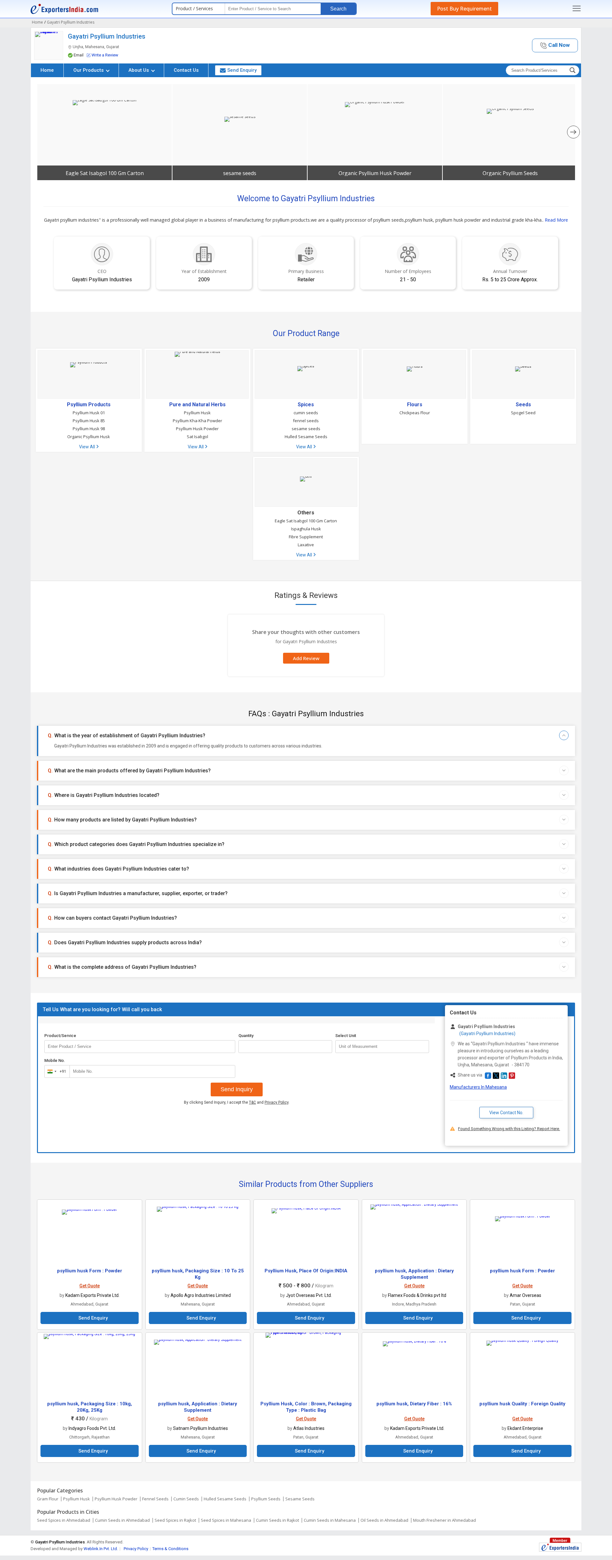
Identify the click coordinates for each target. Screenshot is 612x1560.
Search (338, 8)
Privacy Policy (276, 1102)
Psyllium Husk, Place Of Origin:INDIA (306, 1271)
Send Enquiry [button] (242, 70)
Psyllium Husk (197, 413)
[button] (555, 45)
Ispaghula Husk (306, 529)
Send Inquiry (237, 1089)
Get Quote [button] (89, 1285)
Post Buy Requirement (464, 8)
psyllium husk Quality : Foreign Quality (522, 1404)
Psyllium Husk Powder (197, 428)
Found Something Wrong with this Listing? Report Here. (509, 1128)
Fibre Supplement (306, 537)
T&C (252, 1102)
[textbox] (382, 1046)
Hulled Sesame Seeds (306, 436)
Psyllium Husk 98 (89, 428)
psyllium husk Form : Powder (89, 1271)
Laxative (306, 545)
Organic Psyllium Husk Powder (375, 173)
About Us (139, 70)
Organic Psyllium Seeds (510, 173)
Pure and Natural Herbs (197, 405)
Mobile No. (54, 1060)
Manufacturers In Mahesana (478, 1087)
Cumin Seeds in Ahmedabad (122, 1520)
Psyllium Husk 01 (89, 413)
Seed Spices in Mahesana (226, 1520)
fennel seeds (306, 420)
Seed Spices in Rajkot (175, 1520)
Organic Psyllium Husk (88, 436)
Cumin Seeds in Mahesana (330, 1520)
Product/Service (60, 1035)
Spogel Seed (523, 413)
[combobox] (55, 1071)
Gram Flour (47, 1499)
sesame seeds (239, 173)
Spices (306, 405)
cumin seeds (306, 413)
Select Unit (345, 1035)
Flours (414, 405)
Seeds (523, 405)
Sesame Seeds (300, 1499)
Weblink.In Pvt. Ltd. (101, 1548)
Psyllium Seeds (265, 1499)
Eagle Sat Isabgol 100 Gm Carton (105, 173)
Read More (556, 220)
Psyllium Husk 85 (89, 420)
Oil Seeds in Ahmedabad (384, 1520)
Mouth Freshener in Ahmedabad (444, 1520)
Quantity (245, 1035)
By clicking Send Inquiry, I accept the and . (236, 1102)
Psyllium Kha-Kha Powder (197, 420)
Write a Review (104, 55)
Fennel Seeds (155, 1499)
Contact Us (186, 70)
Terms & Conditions (170, 1548)
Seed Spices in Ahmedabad (63, 1520)
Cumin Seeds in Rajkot (277, 1520)
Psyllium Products (89, 405)
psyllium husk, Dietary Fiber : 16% (414, 1404)
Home (47, 70)
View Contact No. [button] (506, 1112)
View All (87, 446)
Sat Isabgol (197, 436)
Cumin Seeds (186, 1499)
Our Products (89, 70)
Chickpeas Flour (414, 413)
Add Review (306, 658)
